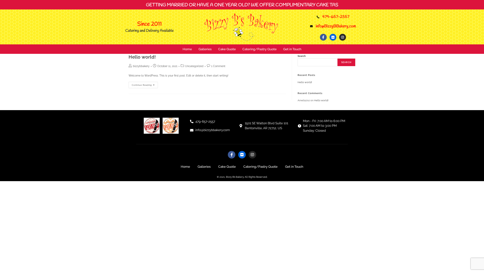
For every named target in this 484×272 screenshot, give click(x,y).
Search (302, 56)
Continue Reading (145, 84)
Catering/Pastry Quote (259, 49)
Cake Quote (227, 49)
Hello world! (142, 57)
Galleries (205, 49)
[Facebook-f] (323, 37)
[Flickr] (333, 37)
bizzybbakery (141, 66)
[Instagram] (342, 37)
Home (187, 49)
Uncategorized (194, 66)
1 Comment (218, 66)
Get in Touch (292, 49)
